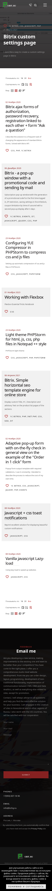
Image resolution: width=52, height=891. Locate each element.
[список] (24, 90)
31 (25, 78)
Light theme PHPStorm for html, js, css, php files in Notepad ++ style (26, 339)
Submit (26, 775)
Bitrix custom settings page (19, 39)
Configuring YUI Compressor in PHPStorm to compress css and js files (26, 249)
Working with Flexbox (24, 297)
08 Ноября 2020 (12, 508)
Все (29, 78)
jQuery (22, 221)
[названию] (27, 84)
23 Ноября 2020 (13, 238)
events (26, 216)
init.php (31, 416)
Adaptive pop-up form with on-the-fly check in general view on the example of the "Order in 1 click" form (25, 452)
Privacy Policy (37, 828)
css (21, 26)
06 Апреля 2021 (12, 375)
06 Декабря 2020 (13, 168)
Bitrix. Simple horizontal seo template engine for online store (23, 387)
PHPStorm (34, 274)
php (39, 26)
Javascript (30, 26)
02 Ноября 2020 (13, 102)
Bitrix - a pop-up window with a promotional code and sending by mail (25, 180)
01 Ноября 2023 (12, 292)
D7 (33, 216)
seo (7, 421)
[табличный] (12, 90)
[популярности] (30, 84)
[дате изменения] (23, 84)
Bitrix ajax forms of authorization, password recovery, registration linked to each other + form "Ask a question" (25, 118)
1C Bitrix (14, 26)
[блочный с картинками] (20, 90)
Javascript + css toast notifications (23, 515)
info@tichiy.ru (10, 808)
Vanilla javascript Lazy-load (25, 561)
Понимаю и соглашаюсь (26, 886)
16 (22, 78)
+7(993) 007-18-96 (11, 796)
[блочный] (16, 90)
